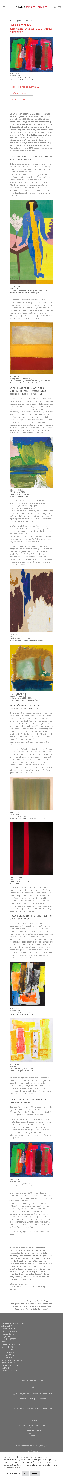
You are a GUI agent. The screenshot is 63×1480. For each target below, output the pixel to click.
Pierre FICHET (7, 1342)
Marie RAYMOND (8, 1363)
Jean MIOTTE (6, 1357)
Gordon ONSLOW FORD (10, 1344)
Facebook (33, 1380)
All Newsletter (18, 99)
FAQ (32, 1387)
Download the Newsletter (24, 87)
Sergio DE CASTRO (9, 1336)
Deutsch (27, 1394)
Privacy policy (32, 1451)
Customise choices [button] (12, 1473)
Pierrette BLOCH (8, 1328)
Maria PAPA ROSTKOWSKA (11, 1360)
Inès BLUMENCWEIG (9, 1331)
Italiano (43, 1394)
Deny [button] (26, 1473)
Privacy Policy (13, 1467)
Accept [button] (35, 1473)
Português (33, 1399)
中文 (21, 1394)
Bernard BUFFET (8, 1334)
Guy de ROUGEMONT (9, 1365)
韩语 (50, 1394)
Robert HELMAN (7, 1349)
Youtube (40, 1380)
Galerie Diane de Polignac (22, 1301)
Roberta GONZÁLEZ (9, 1352)
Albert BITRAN (7, 1326)
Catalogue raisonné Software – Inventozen (32, 1408)
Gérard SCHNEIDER (9, 1370)
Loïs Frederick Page (21, 93)
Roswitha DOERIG (8, 1339)
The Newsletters (27, 1304)
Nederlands (23, 1399)
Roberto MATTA (7, 1355)
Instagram (25, 1380)
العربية (14, 1394)
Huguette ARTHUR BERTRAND (13, 1323)
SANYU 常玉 (6, 1368)
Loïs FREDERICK (7, 1347)
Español (35, 1394)
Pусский (42, 1399)
